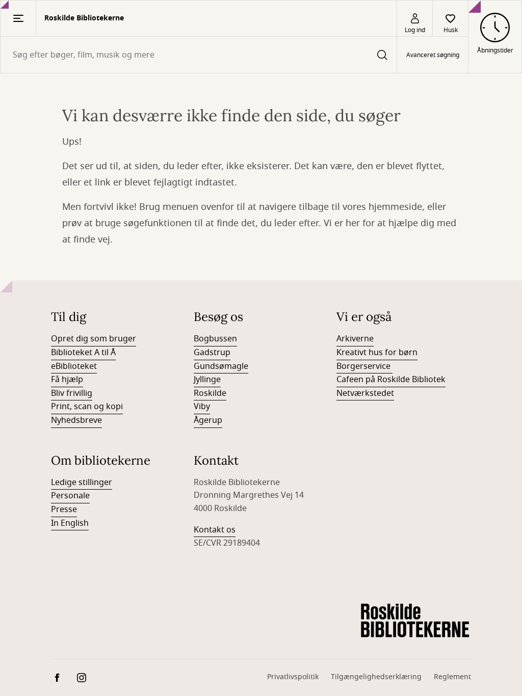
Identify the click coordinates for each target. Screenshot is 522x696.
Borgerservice (364, 366)
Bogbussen (215, 339)
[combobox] (199, 55)
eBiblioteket (74, 366)
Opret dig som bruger (93, 339)
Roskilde (210, 393)
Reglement (452, 677)
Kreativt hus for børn (376, 352)
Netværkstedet (365, 393)
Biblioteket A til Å (83, 352)
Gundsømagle (221, 366)
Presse (64, 509)
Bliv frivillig (71, 393)
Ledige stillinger (81, 482)
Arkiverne (355, 339)
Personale (70, 496)
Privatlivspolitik (293, 677)
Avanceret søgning (432, 55)
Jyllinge (207, 379)
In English (70, 523)
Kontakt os (215, 530)
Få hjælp (67, 379)
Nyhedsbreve (76, 420)
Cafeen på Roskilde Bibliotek (391, 379)
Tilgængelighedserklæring (376, 677)
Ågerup (208, 420)
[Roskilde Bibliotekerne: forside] (415, 621)
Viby (202, 406)
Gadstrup (212, 352)
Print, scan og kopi (87, 406)
